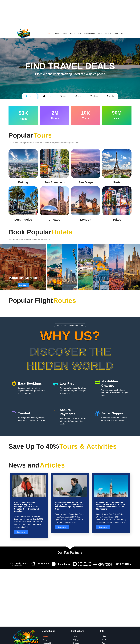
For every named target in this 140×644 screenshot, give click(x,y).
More (107, 33)
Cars (100, 33)
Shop (116, 33)
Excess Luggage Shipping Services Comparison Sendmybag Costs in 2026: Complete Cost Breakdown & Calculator (26, 506)
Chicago (54, 219)
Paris (117, 182)
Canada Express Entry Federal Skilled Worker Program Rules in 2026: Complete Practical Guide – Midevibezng (110, 505)
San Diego (85, 182)
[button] (108, 33)
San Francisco (54, 182)
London (85, 219)
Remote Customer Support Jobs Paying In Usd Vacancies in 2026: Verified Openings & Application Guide (69, 505)
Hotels (64, 33)
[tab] (30, 96)
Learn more (21, 532)
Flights (56, 33)
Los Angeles (23, 219)
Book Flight (23, 285)
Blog (123, 33)
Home (48, 33)
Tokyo (117, 219)
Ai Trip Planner (89, 33)
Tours (72, 33)
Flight (104, 636)
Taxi (79, 33)
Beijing (23, 182)
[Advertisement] (61, 14)
